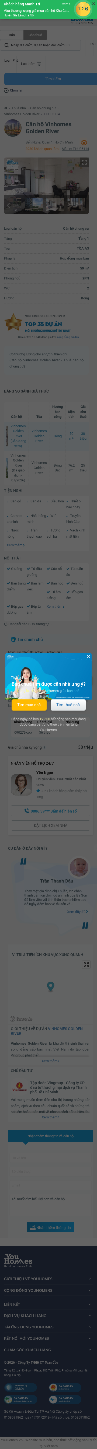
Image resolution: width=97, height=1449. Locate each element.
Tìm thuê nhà (68, 704)
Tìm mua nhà (29, 704)
